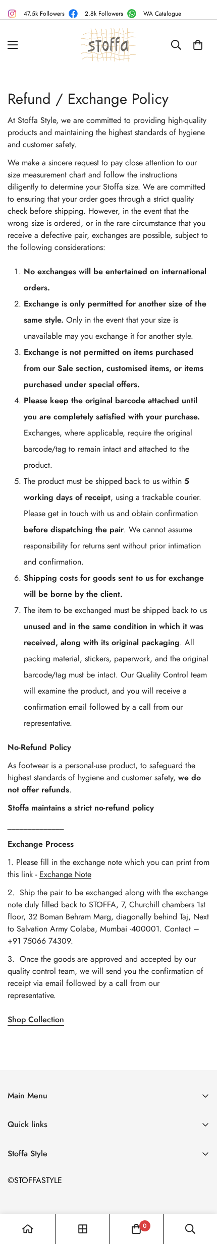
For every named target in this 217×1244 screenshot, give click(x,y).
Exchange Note (65, 874)
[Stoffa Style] (108, 45)
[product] (28, 1229)
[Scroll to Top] (199, 1190)
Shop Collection (36, 1019)
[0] (197, 44)
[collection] (83, 1229)
